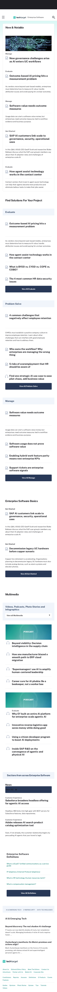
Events (50, 977)
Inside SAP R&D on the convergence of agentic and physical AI (27, 751)
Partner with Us (18, 972)
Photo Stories (21, 985)
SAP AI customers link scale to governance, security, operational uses (29, 138)
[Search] (53, 17)
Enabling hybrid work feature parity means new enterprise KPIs (29, 457)
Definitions (32, 977)
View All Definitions (28, 893)
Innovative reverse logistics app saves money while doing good (29, 726)
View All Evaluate (28, 289)
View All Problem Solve (28, 386)
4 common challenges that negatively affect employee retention (30, 317)
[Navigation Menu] (3, 17)
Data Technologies (44, 910)
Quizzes (31, 985)
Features (6, 980)
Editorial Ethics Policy (18, 969)
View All (9, 789)
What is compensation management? (21, 884)
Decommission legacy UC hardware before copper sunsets (29, 550)
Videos (5, 988)
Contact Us (45, 969)
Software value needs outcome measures (28, 107)
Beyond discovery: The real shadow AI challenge (28, 926)
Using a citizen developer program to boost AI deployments (31, 738)
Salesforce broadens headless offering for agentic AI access (26, 802)
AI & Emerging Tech (13, 910)
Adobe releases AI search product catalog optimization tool (24, 824)
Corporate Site (38, 972)
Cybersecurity (29, 910)
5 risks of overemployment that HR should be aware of (29, 365)
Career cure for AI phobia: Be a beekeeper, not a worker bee (29, 682)
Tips (37, 985)
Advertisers (7, 972)
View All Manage (28, 478)
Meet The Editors (34, 969)
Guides (5, 985)
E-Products (42, 977)
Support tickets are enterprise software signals (26, 469)
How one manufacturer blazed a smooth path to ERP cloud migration (30, 657)
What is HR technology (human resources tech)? (26, 878)
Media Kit (28, 972)
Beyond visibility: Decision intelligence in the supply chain (30, 644)
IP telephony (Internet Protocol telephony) (23, 872)
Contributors (7, 977)
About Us (6, 969)
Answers (24, 977)
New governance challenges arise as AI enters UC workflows (29, 60)
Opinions (12, 985)
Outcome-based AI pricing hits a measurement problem (28, 77)
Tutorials (43, 985)
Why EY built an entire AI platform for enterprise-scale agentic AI (31, 715)
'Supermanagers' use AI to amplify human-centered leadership (31, 671)
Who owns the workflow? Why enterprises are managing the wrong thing (29, 352)
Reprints (16, 977)
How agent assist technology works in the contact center (26, 173)
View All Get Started (29, 574)
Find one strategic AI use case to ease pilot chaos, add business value (30, 377)
